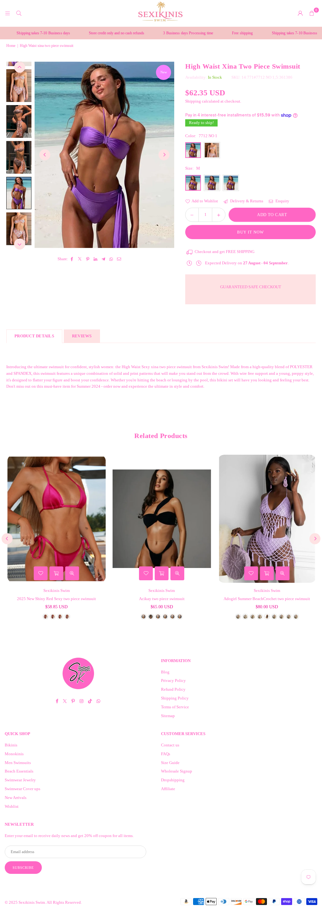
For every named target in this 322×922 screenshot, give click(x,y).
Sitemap (168, 715)
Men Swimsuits (18, 762)
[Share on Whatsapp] (111, 259)
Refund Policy (173, 689)
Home (10, 45)
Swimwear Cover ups (22, 788)
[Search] (19, 13)
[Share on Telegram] (103, 259)
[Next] (163, 154)
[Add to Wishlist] (40, 573)
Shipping (193, 101)
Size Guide (170, 762)
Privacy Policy (173, 680)
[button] (311, 13)
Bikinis (11, 745)
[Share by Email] (119, 259)
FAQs (165, 753)
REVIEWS (82, 336)
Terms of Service (175, 707)
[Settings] (300, 13)
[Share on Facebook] (72, 259)
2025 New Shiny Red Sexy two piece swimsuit (55, 598)
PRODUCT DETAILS (34, 336)
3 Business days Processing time (166, 33)
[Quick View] (71, 573)
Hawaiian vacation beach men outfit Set (69, 904)
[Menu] (7, 13)
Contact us (170, 745)
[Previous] (44, 154)
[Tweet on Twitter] (80, 259)
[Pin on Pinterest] (88, 259)
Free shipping (219, 33)
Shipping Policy (175, 698)
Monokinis (14, 753)
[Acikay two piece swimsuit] (161, 518)
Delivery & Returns (246, 201)
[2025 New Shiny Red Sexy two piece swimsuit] (56, 518)
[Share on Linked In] (95, 259)
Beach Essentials (19, 771)
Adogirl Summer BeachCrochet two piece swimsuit (266, 598)
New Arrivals (15, 797)
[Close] (103, 895)
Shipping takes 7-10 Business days (276, 33)
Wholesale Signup (176, 771)
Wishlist (12, 806)
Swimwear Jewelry (20, 780)
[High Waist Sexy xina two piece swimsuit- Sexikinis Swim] (18, 85)
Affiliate (168, 788)
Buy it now (250, 232)
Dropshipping (173, 780)
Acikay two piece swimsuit (161, 598)
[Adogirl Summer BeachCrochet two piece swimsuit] (266, 518)
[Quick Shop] (56, 573)
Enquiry (282, 201)
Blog (165, 672)
